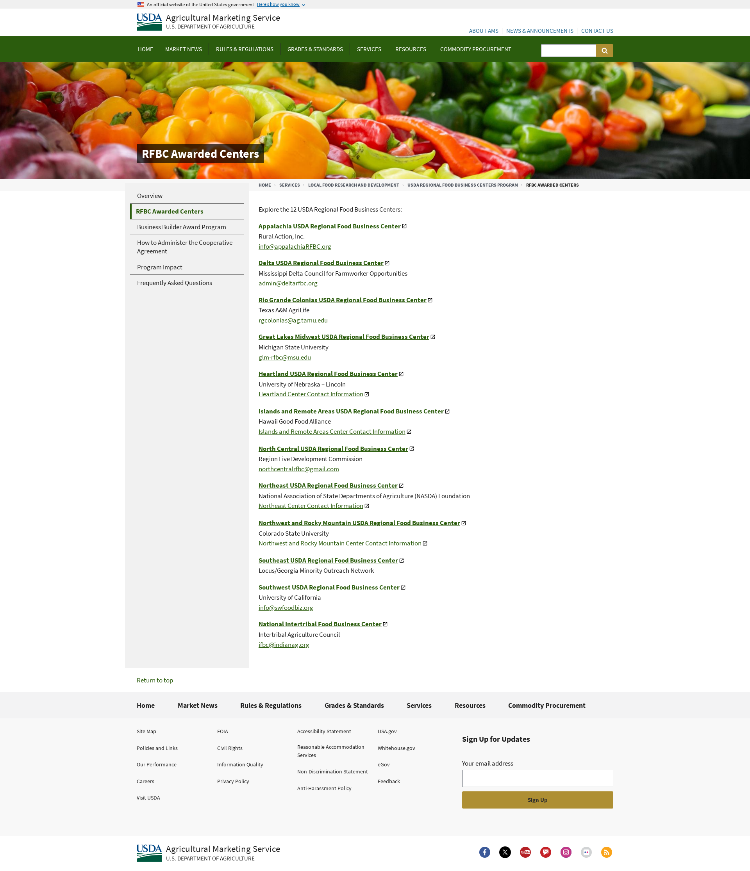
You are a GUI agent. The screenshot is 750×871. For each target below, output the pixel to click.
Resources (470, 705)
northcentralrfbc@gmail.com (299, 469)
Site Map (146, 731)
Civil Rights (230, 748)
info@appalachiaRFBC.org (295, 246)
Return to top (155, 680)
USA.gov (387, 731)
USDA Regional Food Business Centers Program (462, 185)
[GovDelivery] (545, 852)
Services (289, 185)
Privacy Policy (233, 781)
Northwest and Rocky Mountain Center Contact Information (340, 543)
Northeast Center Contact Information (311, 505)
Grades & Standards (354, 705)
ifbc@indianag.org (284, 644)
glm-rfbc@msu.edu (285, 357)
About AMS (483, 30)
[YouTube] (525, 852)
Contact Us (597, 30)
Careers (145, 781)
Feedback (389, 781)
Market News (198, 705)
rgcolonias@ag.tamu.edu (293, 320)
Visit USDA (148, 797)
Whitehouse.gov (396, 748)
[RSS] (606, 852)
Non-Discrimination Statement (332, 771)
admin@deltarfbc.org (288, 283)
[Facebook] (484, 852)
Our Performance (157, 764)
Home (265, 185)
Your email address (487, 763)
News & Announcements (539, 30)
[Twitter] (505, 852)
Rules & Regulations (271, 705)
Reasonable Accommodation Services (330, 751)
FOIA (222, 731)
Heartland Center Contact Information (311, 394)
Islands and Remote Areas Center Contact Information (332, 431)
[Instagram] (566, 852)
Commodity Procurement (547, 705)
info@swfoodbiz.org (286, 607)
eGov (384, 764)
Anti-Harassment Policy (324, 788)
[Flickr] (586, 852)
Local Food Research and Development (353, 185)
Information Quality (240, 764)
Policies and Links (157, 748)
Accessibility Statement (324, 731)
